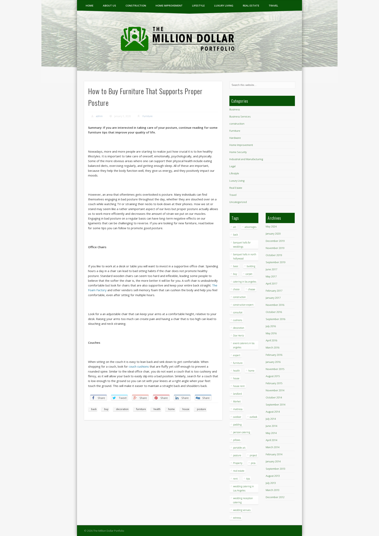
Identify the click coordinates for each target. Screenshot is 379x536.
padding (237, 424)
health (157, 409)
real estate (238, 470)
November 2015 (275, 369)
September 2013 (275, 468)
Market (237, 401)
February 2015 (274, 383)
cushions (237, 320)
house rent (239, 386)
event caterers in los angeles (243, 345)
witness (237, 517)
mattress (237, 409)
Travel (273, 5)
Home (89, 5)
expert (236, 355)
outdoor (237, 417)
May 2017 (271, 276)
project (253, 455)
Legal (232, 166)
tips (248, 478)
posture (201, 409)
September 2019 (275, 262)
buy (106, 409)
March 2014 (272, 447)
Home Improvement (169, 5)
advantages (250, 227)
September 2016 (275, 319)
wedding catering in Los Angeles (243, 488)
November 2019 (275, 248)
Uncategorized (238, 202)
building (251, 266)
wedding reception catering (243, 500)
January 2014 (273, 461)
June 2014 (271, 426)
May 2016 (271, 333)
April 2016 (271, 340)
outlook (253, 417)
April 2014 (271, 440)
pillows (236, 440)
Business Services (239, 116)
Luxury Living (223, 5)
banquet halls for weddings (242, 244)
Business (234, 109)
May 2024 (271, 226)
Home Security (238, 152)
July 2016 (271, 326)
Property (237, 463)
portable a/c (239, 447)
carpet (249, 274)
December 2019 (275, 241)
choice (236, 289)
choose (251, 289)
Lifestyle (198, 5)
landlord (237, 393)
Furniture (148, 116)
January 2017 (273, 297)
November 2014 (275, 390)
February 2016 (274, 355)
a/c (234, 227)
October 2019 (274, 255)
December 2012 (275, 497)
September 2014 (275, 404)
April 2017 (271, 283)
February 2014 (274, 454)
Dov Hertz (238, 335)
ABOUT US (109, 5)
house (185, 409)
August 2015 (273, 376)
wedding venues (241, 510)
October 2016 (274, 312)
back (94, 409)
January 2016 (273, 362)
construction (136, 5)
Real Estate (251, 5)
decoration (122, 409)
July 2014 (271, 419)
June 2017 (271, 269)
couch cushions (139, 366)
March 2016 (272, 347)
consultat (237, 312)
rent (235, 478)
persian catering (241, 432)
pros (253, 463)
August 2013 (273, 476)
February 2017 (274, 290)
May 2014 (271, 433)
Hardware (235, 138)
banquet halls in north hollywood (244, 256)
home (171, 409)
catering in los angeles (244, 281)
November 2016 (275, 305)
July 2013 (271, 483)
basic (235, 266)
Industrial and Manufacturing (246, 159)
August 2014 (273, 411)
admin (99, 116)
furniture (141, 409)
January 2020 (273, 233)
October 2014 (274, 397)
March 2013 (272, 490)
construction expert (243, 304)
